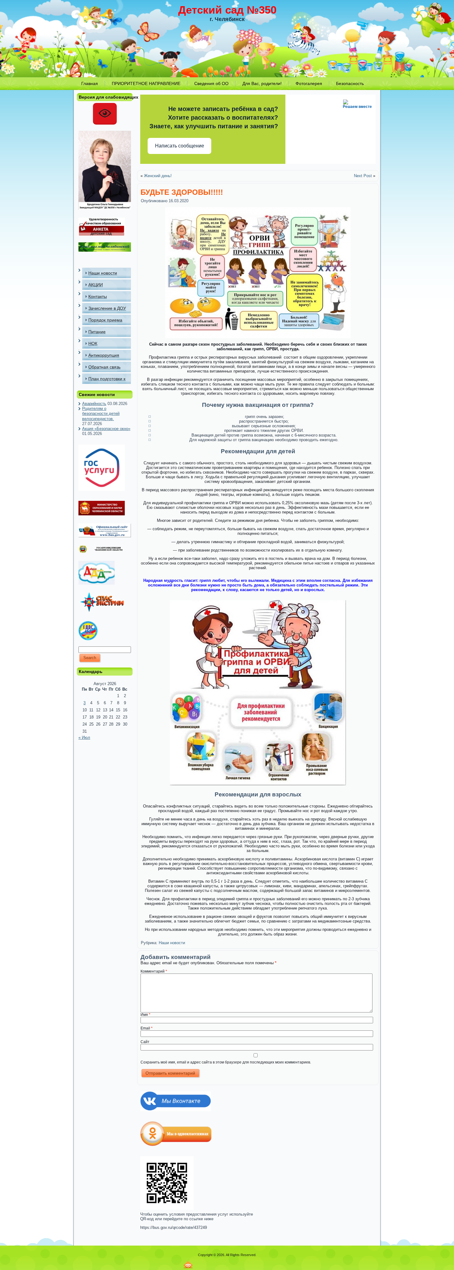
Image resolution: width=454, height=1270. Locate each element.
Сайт (145, 1042)
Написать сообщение (179, 145)
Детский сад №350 (227, 10)
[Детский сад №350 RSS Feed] (188, 1264)
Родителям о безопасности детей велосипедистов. (101, 413)
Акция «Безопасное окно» (106, 428)
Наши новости (172, 942)
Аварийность (94, 403)
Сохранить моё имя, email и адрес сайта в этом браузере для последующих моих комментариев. (226, 1062)
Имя (145, 1014)
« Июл (84, 737)
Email (147, 1028)
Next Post (363, 175)
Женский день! (158, 175)
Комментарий (154, 971)
